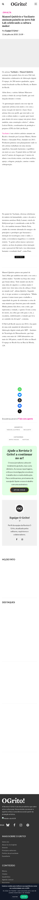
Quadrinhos (6, 877)
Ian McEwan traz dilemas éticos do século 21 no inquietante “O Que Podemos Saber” (26, 633)
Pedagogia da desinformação (12, 591)
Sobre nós (5, 842)
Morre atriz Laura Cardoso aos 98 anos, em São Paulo (24, 264)
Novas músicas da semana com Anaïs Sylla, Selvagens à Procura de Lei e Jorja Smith (26, 623)
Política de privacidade (10, 853)
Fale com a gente (26, 419)
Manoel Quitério (13, 429)
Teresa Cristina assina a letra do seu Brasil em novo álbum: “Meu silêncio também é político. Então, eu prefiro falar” (26, 611)
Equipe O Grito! (11, 31)
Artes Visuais (14, 439)
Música (4, 871)
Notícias (18, 259)
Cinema (4, 874)
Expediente (6, 856)
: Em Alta (6, 12)
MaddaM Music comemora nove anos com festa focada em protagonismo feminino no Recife (26, 654)
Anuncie (5, 847)
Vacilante (5, 133)
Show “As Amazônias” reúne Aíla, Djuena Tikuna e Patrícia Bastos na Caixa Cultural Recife (26, 644)
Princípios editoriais (9, 850)
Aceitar (24, 897)
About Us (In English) (9, 845)
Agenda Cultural (7, 879)
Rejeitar (15, 897)
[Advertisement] (19, 680)
